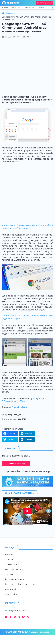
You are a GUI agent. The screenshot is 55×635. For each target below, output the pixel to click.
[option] (27, 511)
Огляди (41, 7)
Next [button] (48, 511)
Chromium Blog (19, 407)
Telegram (37, 398)
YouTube (21, 401)
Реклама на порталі (15, 579)
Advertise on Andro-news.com (20, 584)
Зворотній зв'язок (14, 569)
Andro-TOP (16, 7)
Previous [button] (6, 511)
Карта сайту (11, 594)
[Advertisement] (27, 68)
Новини (5, 7)
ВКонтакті (7, 401)
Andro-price (29, 7)
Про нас (9, 574)
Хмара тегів (11, 589)
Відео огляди (12, 564)
